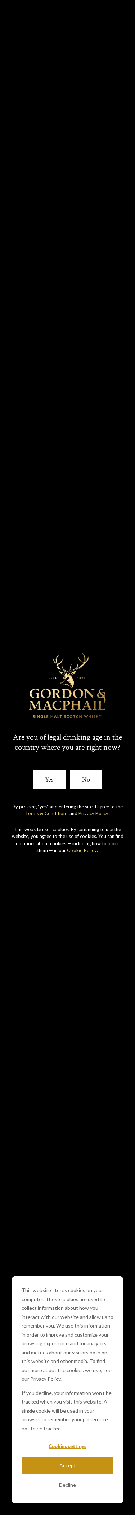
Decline (67, 1485)
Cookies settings (67, 1446)
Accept (67, 1465)
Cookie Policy (82, 850)
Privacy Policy (93, 813)
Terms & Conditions (46, 813)
